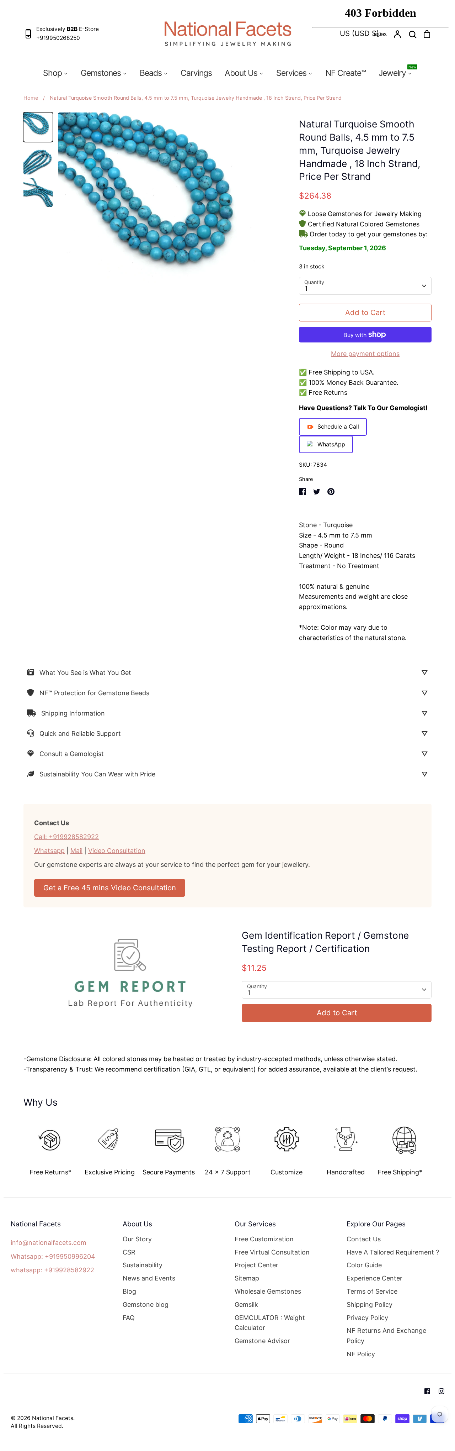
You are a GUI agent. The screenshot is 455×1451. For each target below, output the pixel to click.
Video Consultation (116, 850)
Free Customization (264, 1239)
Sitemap (247, 1278)
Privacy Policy (367, 1317)
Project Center (256, 1265)
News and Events (149, 1278)
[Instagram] (441, 1391)
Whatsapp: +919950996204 (53, 1256)
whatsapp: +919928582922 (52, 1270)
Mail (76, 850)
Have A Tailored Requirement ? (393, 1252)
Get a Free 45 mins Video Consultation (109, 887)
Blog (129, 1291)
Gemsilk (246, 1304)
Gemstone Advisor (262, 1341)
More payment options (365, 353)
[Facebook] (427, 1391)
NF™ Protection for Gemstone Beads (94, 693)
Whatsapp (49, 850)
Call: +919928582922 (66, 836)
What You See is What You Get (85, 672)
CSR (129, 1252)
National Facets (52, 1418)
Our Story (137, 1239)
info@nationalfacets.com (48, 1242)
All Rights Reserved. (37, 1426)
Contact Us (364, 1239)
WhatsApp (331, 444)
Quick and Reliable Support (80, 733)
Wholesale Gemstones (268, 1291)
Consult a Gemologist (71, 754)
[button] (18, 1144)
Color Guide (364, 1265)
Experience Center (374, 1278)
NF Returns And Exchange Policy (386, 1336)
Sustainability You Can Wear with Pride (97, 774)
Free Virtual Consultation (272, 1252)
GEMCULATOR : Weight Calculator (270, 1323)
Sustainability (142, 1265)
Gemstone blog (145, 1304)
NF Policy (361, 1354)
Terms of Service (372, 1291)
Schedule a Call (338, 426)
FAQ (129, 1317)
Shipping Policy (369, 1304)
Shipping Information (73, 713)
